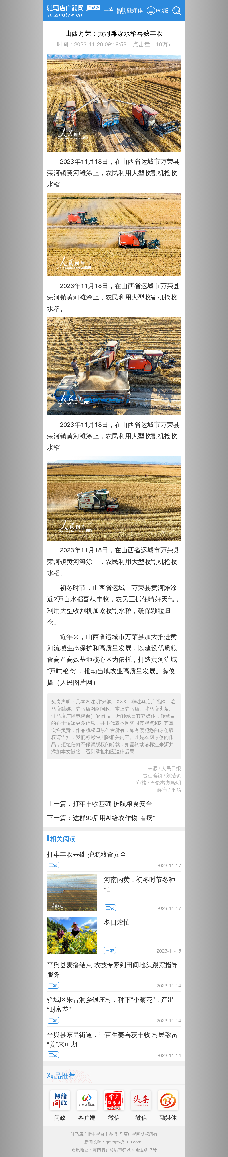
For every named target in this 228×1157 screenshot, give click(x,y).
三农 (109, 8)
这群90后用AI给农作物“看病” (114, 817)
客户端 (87, 1117)
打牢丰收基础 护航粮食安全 (112, 803)
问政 (60, 1117)
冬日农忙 (117, 921)
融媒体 (168, 1117)
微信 (114, 1117)
